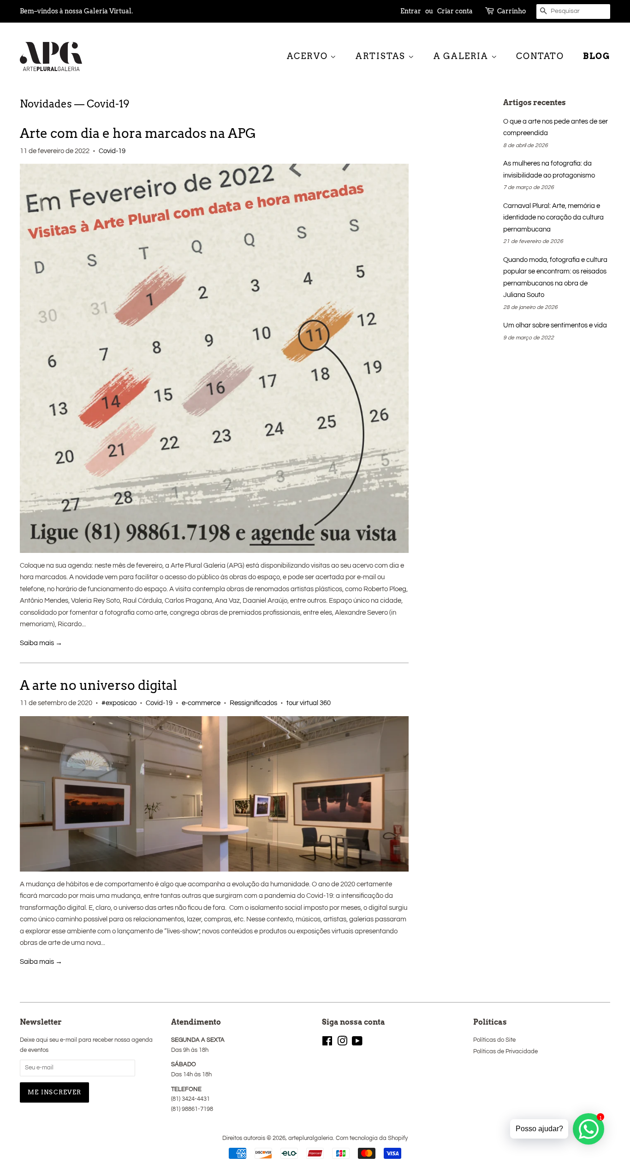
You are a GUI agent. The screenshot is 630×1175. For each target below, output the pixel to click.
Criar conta (455, 11)
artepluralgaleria (310, 1138)
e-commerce (201, 703)
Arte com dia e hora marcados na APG (138, 133)
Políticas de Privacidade (505, 1052)
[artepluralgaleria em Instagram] (342, 1043)
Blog (596, 56)
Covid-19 (112, 151)
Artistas (382, 56)
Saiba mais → (41, 643)
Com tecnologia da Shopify (372, 1138)
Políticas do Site (494, 1040)
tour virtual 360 (308, 703)
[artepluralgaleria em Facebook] (327, 1043)
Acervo (309, 56)
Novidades (46, 104)
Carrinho (511, 11)
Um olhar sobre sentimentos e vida (555, 325)
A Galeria (462, 56)
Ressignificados (253, 703)
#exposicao (119, 703)
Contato (540, 56)
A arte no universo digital (98, 685)
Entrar (410, 11)
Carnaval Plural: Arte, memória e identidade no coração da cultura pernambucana (553, 217)
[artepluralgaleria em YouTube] (357, 1043)
